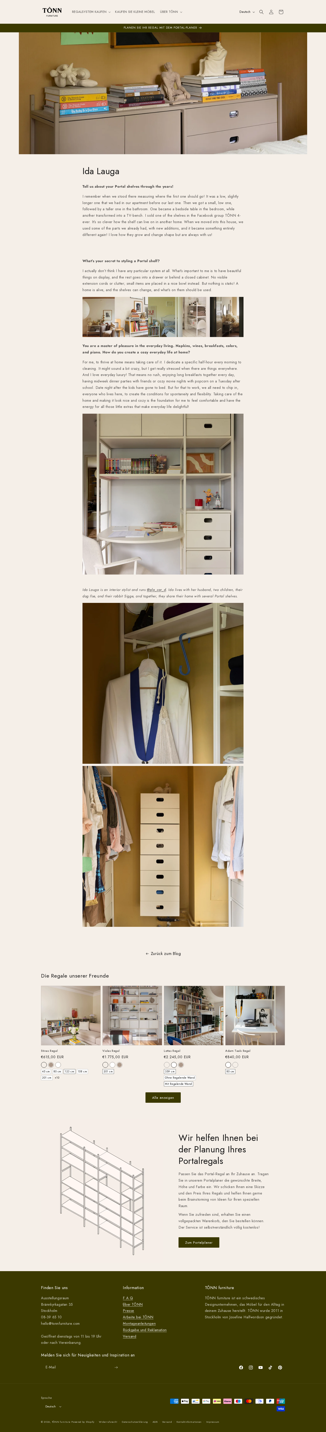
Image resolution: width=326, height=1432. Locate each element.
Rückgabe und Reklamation (145, 1330)
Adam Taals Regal (238, 1051)
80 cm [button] (57, 1072)
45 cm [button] (46, 1072)
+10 (57, 1078)
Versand (129, 1336)
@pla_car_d (156, 589)
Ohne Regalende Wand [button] (180, 1078)
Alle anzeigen (163, 1097)
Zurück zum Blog (166, 954)
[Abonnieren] (116, 1367)
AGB (155, 1422)
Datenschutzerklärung (135, 1422)
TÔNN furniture (61, 1422)
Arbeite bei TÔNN (138, 1317)
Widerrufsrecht (108, 1422)
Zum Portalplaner (199, 1242)
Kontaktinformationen (189, 1422)
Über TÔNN (133, 1304)
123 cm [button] (69, 1072)
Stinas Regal (49, 1051)
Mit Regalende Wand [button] (178, 1084)
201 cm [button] (46, 1078)
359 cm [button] (170, 1072)
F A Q (128, 1298)
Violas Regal (111, 1051)
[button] (91, 11)
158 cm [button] (82, 1072)
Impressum (212, 1422)
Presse (128, 1310)
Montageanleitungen (139, 1323)
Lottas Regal (172, 1051)
